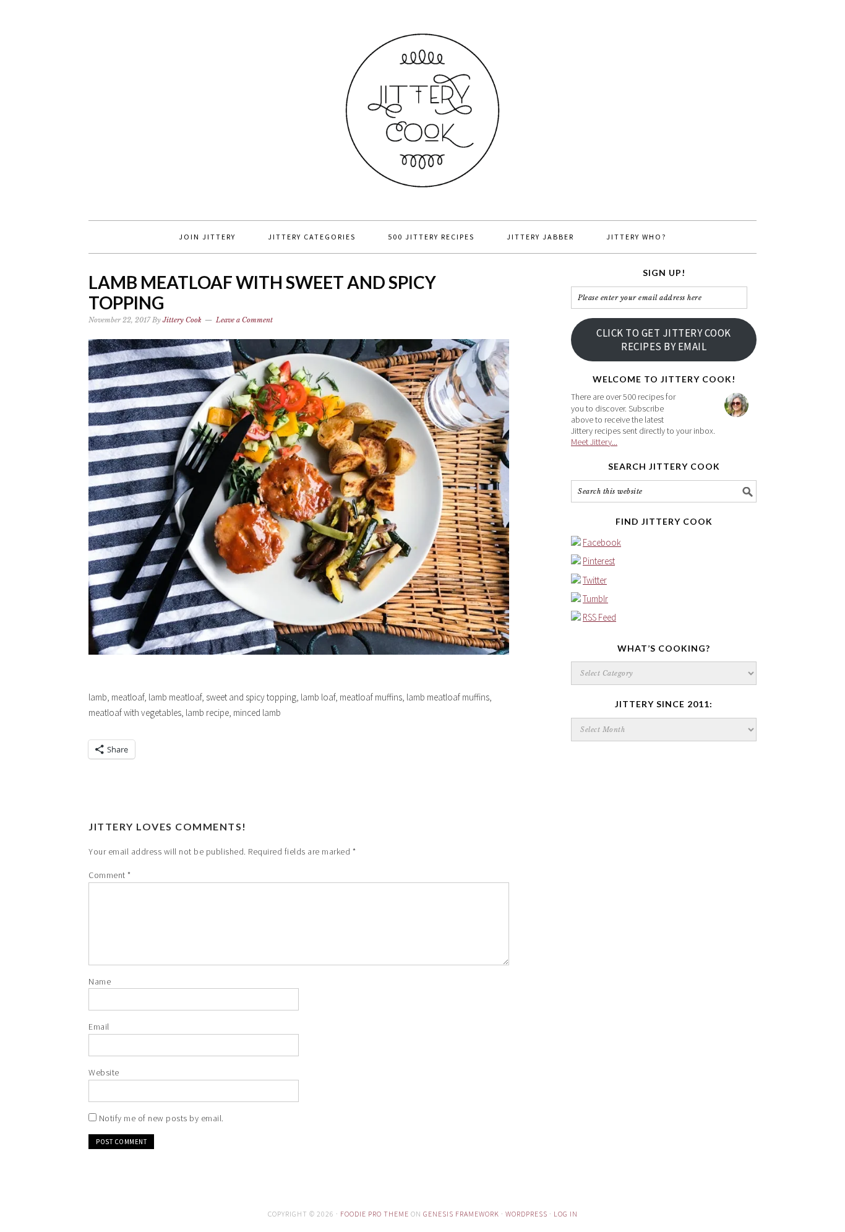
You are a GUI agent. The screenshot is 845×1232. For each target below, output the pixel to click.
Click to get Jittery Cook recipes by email (663, 339)
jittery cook (422, 104)
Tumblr (595, 599)
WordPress (526, 1213)
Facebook (602, 542)
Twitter (595, 580)
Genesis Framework (461, 1213)
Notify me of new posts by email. (161, 1118)
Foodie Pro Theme (374, 1213)
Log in (566, 1213)
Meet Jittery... (594, 441)
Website (103, 1072)
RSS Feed (599, 617)
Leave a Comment (244, 320)
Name (99, 981)
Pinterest (599, 561)
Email (98, 1026)
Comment (109, 875)
